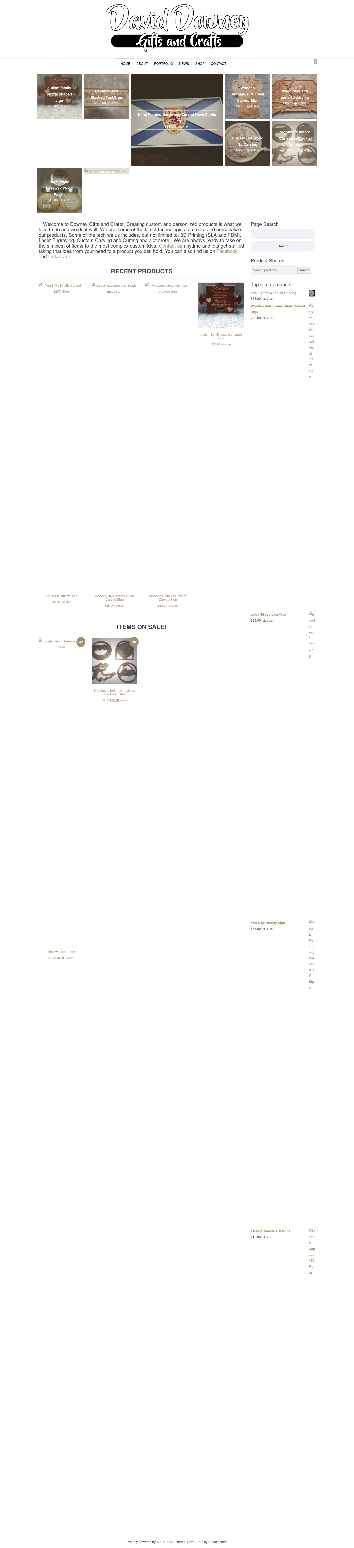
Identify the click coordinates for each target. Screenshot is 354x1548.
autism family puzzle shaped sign (59, 94)
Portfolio (163, 63)
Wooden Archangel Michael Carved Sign (247, 94)
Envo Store (195, 1541)
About (142, 63)
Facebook (227, 250)
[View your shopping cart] (312, 66)
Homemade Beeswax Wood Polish (59, 188)
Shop (200, 63)
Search (304, 270)
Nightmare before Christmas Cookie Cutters (295, 138)
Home (125, 63)
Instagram (59, 256)
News (184, 63)
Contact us (170, 245)
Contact (218, 63)
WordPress (165, 1541)
